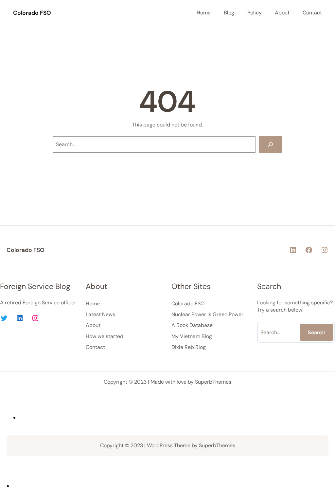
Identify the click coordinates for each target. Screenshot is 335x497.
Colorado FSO (32, 12)
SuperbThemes (213, 381)
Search (317, 332)
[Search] (270, 144)
